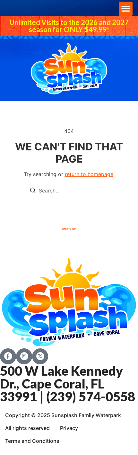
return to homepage (89, 174)
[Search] (32, 191)
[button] (126, 9)
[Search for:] (69, 190)
